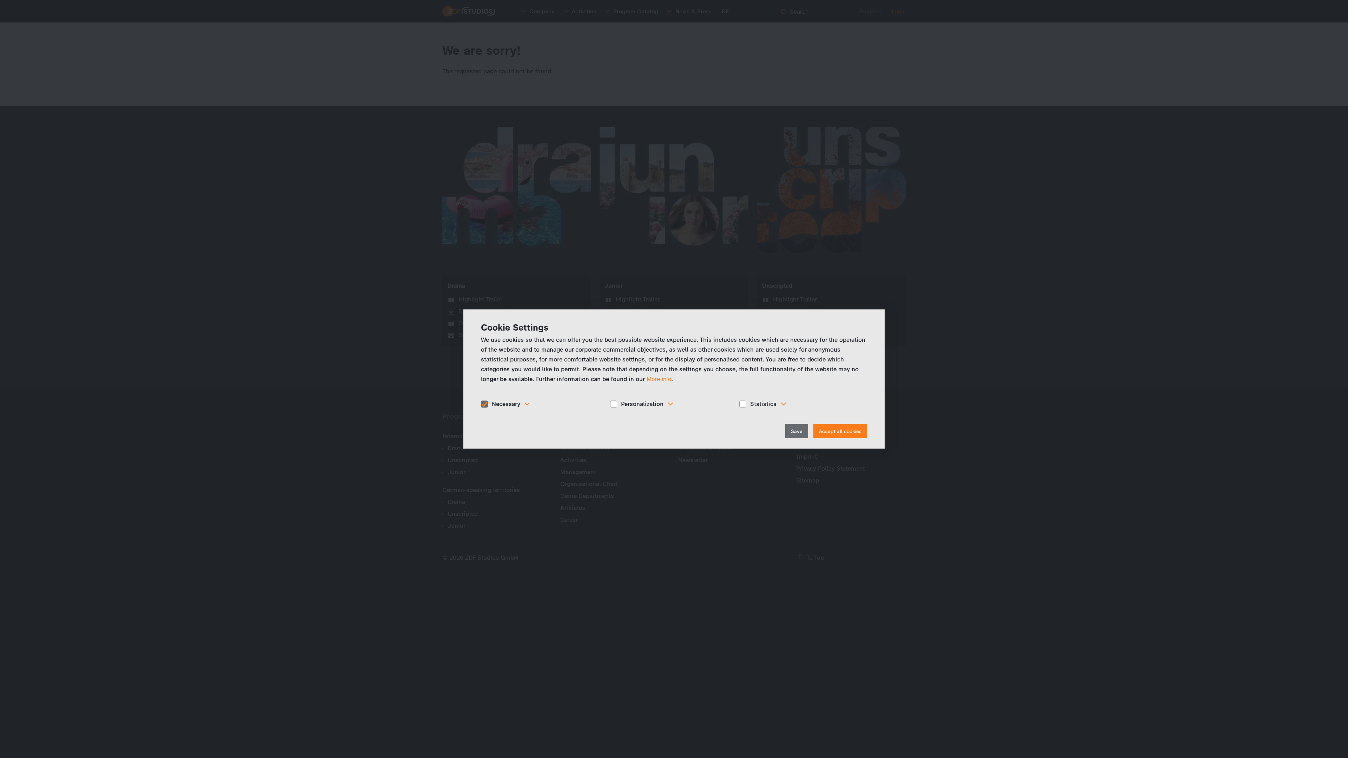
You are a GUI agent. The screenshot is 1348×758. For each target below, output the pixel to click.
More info (659, 379)
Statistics (763, 403)
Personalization (642, 403)
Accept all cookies (840, 431)
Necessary (506, 403)
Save (796, 431)
